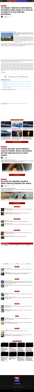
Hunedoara (21, 103)
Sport (28, 263)
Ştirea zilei (6, 263)
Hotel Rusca (17, 103)
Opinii (17, 245)
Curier (17, 263)
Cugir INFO (5, 186)
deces (14, 103)
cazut (11, 103)
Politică (28, 245)
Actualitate (6, 245)
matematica (25, 103)
